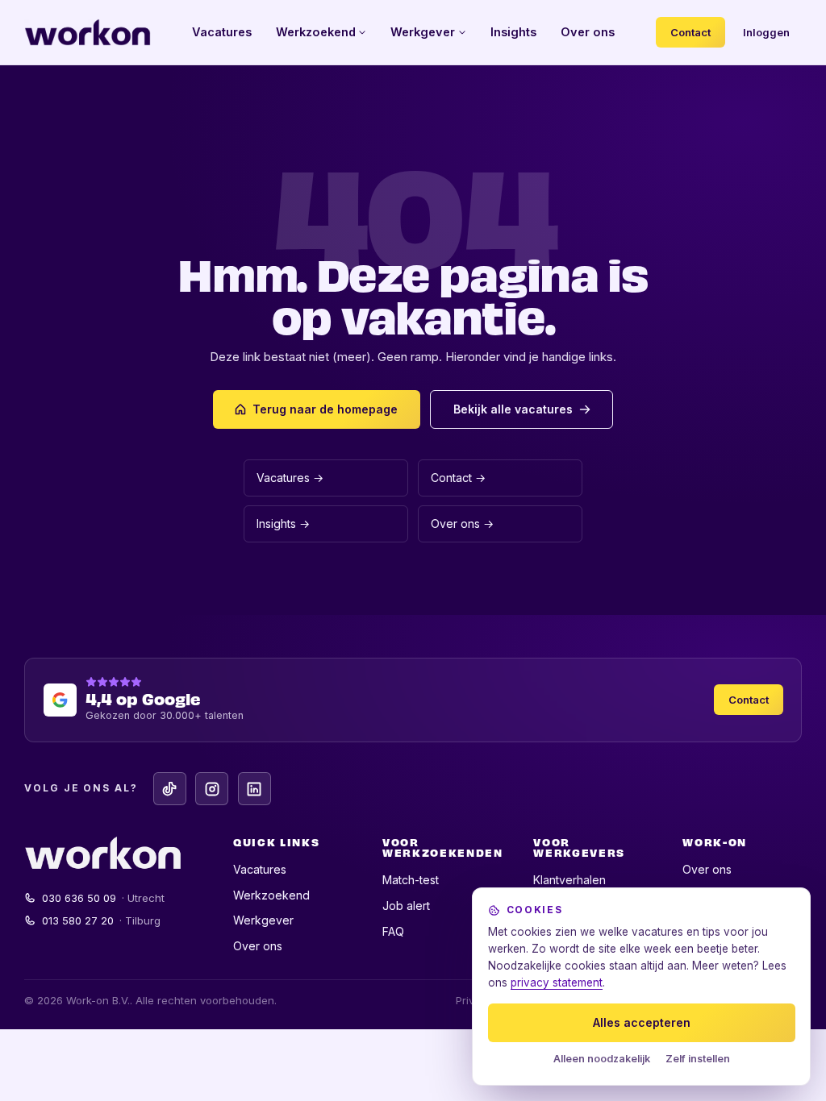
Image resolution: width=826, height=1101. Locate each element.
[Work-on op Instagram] (211, 788)
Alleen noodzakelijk (601, 1059)
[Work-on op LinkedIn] (254, 788)
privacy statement (557, 982)
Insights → (283, 523)
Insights (513, 32)
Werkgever (422, 32)
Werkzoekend (316, 32)
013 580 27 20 (101, 920)
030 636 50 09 (103, 897)
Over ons (588, 32)
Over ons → (462, 523)
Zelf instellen (697, 1059)
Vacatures (222, 32)
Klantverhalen (569, 880)
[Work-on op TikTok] (169, 788)
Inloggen (766, 32)
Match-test (410, 880)
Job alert (406, 905)
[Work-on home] (87, 32)
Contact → (458, 477)
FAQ (393, 931)
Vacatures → (290, 477)
